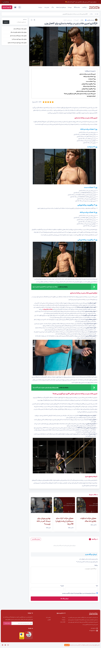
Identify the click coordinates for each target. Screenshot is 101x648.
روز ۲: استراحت (92, 79)
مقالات (81, 20)
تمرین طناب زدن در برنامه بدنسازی (88, 74)
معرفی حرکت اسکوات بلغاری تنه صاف (19, 32)
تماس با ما (47, 7)
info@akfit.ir (92, 631)
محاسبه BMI (77, 7)
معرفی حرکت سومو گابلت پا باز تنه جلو (18, 36)
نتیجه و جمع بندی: (91, 96)
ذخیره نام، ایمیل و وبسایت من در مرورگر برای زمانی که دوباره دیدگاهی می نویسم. (79, 593)
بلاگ (52, 7)
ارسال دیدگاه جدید (36, 539)
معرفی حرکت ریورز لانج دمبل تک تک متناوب (17, 43)
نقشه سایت (62, 622)
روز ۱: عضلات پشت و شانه (89, 76)
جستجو (25, 19)
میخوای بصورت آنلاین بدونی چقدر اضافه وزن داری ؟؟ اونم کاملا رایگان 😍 (81, 2)
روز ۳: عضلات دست (91, 81)
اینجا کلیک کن (6, 2)
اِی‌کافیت (84, 7)
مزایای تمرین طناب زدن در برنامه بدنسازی (86, 91)
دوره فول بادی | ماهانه (61, 7)
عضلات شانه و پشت (47, 309)
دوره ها (70, 7)
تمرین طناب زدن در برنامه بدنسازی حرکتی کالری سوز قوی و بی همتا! (80, 94)
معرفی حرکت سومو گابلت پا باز (20, 29)
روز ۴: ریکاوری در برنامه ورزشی (89, 84)
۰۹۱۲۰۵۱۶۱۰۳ (93, 628)
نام (97, 586)
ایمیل (62, 586)
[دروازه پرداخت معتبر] (21, 639)
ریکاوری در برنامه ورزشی (85, 205)
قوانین (49, 620)
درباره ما (40, 7)
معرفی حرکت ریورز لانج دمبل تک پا (19, 39)
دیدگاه (96, 565)
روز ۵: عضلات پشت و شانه (89, 86)
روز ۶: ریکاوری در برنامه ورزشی (89, 89)
